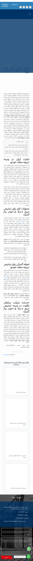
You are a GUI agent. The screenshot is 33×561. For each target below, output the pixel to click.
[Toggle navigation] (29, 14)
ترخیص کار (22, 222)
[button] (26, 142)
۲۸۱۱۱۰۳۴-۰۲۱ (21, 512)
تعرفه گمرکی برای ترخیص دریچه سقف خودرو (16, 151)
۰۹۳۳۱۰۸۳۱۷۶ (19, 518)
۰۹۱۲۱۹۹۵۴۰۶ (20, 515)
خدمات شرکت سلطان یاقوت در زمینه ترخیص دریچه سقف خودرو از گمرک (16, 154)
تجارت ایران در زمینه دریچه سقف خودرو (18, 145)
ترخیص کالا (6, 355)
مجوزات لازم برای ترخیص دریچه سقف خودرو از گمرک (16, 148)
